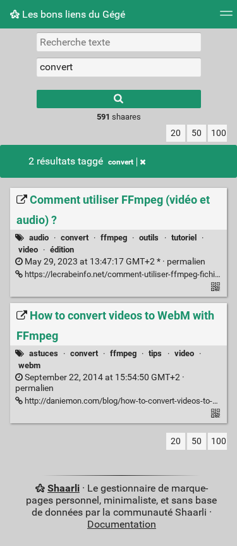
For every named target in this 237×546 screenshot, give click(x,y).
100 (218, 133)
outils (149, 237)
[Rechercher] (119, 99)
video (28, 249)
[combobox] (119, 67)
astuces (43, 353)
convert (120, 162)
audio (39, 237)
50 (196, 133)
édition (62, 249)
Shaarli (63, 488)
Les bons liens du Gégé (72, 14)
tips (155, 353)
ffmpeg (113, 237)
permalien (114, 261)
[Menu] (226, 17)
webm (29, 365)
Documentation (121, 524)
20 (176, 133)
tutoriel (184, 237)
